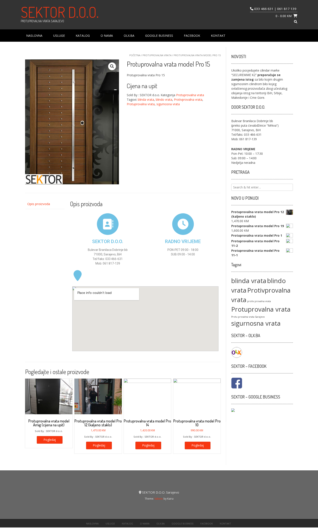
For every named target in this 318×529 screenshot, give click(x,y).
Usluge (59, 35)
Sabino (158, 498)
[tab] (44, 204)
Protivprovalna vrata (188, 99)
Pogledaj (49, 440)
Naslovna (34, 35)
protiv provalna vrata (259, 301)
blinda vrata (146, 99)
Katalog (83, 35)
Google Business (159, 35)
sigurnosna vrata (168, 104)
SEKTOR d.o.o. (60, 11)
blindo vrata (164, 99)
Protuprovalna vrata (157, 55)
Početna (134, 55)
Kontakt (218, 35)
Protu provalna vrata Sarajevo (248, 316)
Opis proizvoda (38, 204)
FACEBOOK (192, 35)
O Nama (107, 35)
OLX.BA (129, 35)
